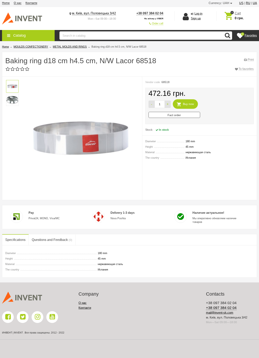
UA (255, 3)
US (241, 3)
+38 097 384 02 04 (149, 13)
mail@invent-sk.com (219, 312)
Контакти (31, 2)
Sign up (196, 18)
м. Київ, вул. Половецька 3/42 (94, 13)
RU (248, 3)
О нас (17, 2)
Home (6, 2)
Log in (198, 13)
